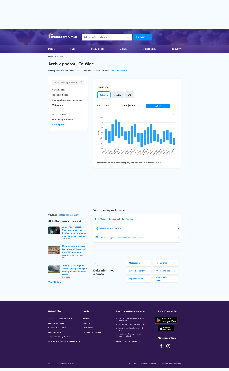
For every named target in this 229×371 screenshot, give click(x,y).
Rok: (99, 105)
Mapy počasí (98, 48)
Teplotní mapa (136, 278)
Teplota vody (149, 48)
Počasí (51, 48)
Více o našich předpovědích (128, 341)
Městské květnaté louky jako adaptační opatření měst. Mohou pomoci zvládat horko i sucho (73, 251)
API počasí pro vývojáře (58, 337)
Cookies (132, 364)
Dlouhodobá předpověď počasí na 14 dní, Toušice (121, 238)
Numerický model (161, 278)
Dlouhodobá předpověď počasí (67, 100)
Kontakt (86, 319)
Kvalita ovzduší (59, 114)
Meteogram (57, 105)
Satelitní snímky (137, 271)
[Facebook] (161, 348)
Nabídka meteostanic (57, 328)
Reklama (86, 323)
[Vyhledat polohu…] (128, 37)
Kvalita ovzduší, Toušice (110, 228)
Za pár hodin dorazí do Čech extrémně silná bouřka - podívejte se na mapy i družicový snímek (74, 231)
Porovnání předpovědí (62, 119)
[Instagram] (168, 348)
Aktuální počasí (59, 89)
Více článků (54, 282)
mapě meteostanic (119, 70)
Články (123, 48)
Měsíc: (125, 105)
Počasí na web (54, 332)
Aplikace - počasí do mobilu (60, 319)
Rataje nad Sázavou (69, 214)
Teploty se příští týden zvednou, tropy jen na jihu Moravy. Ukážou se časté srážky (74, 270)
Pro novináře (88, 328)
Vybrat (158, 106)
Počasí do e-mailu (56, 323)
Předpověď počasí (61, 94)
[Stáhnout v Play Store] (166, 320)
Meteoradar (134, 263)
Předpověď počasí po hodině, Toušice (116, 219)
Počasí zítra (161, 263)
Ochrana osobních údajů (93, 332)
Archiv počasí (59, 124)
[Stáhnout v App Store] (166, 328)
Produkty (176, 48)
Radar (73, 48)
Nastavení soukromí (149, 364)
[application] (137, 136)
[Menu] (174, 115)
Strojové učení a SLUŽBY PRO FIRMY (63, 341)
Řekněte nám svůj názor (171, 364)
